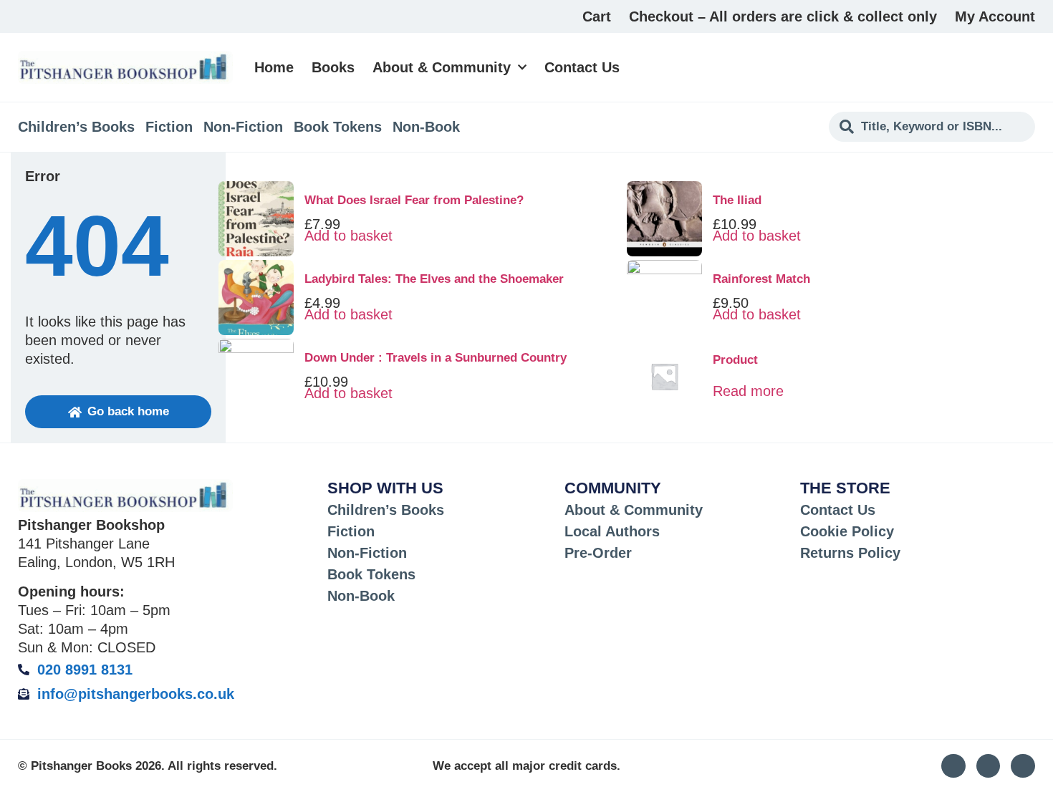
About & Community (441, 67)
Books (333, 67)
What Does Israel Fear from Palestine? (414, 200)
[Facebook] (1023, 766)
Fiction (169, 127)
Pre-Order (598, 553)
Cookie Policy (847, 531)
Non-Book (426, 127)
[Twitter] (988, 766)
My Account (995, 16)
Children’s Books (76, 127)
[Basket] (1027, 67)
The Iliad (737, 200)
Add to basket (348, 235)
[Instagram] (953, 766)
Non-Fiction (243, 127)
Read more (748, 391)
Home (274, 67)
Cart (596, 16)
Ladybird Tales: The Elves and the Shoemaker (434, 279)
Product (735, 360)
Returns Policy (850, 553)
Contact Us (582, 67)
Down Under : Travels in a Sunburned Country (435, 357)
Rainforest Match (761, 279)
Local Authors (612, 531)
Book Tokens (338, 127)
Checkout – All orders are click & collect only (783, 16)
